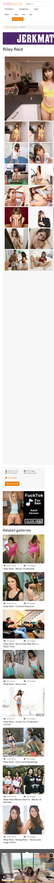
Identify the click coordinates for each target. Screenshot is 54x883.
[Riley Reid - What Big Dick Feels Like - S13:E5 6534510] (41, 153)
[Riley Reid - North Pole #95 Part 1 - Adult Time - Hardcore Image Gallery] (23, 624)
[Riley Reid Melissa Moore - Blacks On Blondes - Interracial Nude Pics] (23, 779)
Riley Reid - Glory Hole (14, 684)
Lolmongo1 (12, 478)
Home (7, 27)
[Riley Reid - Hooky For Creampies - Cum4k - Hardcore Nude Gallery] (23, 701)
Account (16, 19)
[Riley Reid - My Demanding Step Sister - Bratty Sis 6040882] (41, 238)
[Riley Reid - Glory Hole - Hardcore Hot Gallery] (23, 664)
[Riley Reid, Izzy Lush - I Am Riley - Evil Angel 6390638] (41, 217)
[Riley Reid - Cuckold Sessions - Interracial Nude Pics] (23, 586)
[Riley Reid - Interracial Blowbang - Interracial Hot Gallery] (23, 742)
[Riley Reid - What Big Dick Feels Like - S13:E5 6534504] (16, 131)
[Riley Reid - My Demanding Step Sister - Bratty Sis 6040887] (41, 260)
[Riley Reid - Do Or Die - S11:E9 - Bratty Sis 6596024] (16, 174)
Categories (23, 9)
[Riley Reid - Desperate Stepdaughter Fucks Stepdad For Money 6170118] (41, 196)
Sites (7, 14)
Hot (23, 14)
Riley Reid (11, 484)
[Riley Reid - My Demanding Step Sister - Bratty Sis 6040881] (16, 238)
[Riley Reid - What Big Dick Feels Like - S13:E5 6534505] (41, 131)
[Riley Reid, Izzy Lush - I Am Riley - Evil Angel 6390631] (16, 217)
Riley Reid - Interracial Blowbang (20, 762)
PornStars (9, 9)
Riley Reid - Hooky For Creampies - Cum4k (21, 723)
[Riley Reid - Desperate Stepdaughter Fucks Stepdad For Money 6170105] (41, 174)
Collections (15, 27)
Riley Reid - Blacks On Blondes (18, 568)
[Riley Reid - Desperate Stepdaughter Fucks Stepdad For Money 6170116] (16, 196)
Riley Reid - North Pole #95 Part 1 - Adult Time (21, 645)
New (16, 14)
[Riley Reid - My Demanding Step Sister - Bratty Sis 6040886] (16, 260)
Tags (36, 9)
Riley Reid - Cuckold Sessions (18, 606)
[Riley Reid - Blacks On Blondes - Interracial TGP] (23, 549)
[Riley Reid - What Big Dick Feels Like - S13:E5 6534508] (16, 153)
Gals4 (12, 3)
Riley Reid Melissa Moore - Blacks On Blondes (22, 800)
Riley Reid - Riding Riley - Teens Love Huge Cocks (22, 841)
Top (30, 14)
